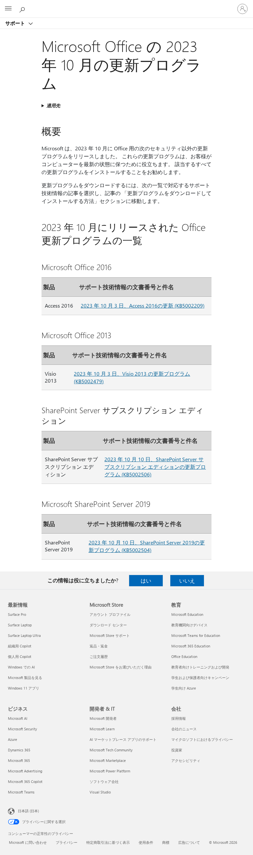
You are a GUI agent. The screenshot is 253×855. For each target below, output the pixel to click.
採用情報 (178, 718)
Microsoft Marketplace (108, 760)
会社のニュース (184, 728)
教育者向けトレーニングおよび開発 (200, 667)
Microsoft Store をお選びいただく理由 (121, 667)
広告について (189, 842)
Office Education (184, 656)
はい (146, 580)
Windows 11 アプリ (23, 688)
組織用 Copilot (19, 645)
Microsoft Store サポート (110, 635)
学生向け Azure (183, 688)
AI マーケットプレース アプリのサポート (123, 739)
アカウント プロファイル (110, 614)
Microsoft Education (187, 614)
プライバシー (66, 842)
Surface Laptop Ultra (24, 635)
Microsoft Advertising (25, 770)
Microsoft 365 (19, 760)
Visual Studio (100, 792)
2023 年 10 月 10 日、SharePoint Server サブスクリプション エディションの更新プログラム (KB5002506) (155, 467)
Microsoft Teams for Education (195, 635)
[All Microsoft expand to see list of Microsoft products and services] (8, 9)
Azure (12, 739)
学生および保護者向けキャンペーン (200, 677)
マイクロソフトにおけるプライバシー (202, 739)
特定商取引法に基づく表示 (108, 842)
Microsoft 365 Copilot (25, 781)
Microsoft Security (22, 728)
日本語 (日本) (28, 810)
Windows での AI (21, 667)
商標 (165, 842)
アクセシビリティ (185, 760)
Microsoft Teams (21, 792)
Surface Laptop (20, 624)
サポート (15, 23)
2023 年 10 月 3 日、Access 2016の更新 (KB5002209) (143, 305)
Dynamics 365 (19, 749)
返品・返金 (99, 645)
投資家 (176, 749)
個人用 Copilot (19, 656)
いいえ (187, 580)
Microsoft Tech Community (111, 749)
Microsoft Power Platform (110, 770)
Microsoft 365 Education (190, 645)
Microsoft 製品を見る (25, 677)
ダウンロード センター (108, 624)
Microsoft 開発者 (103, 718)
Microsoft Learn (102, 728)
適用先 (53, 105)
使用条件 (146, 842)
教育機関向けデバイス (189, 624)
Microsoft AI (17, 718)
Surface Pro (17, 614)
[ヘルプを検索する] (23, 8)
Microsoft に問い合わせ (28, 842)
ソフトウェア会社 (104, 781)
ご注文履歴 (99, 656)
